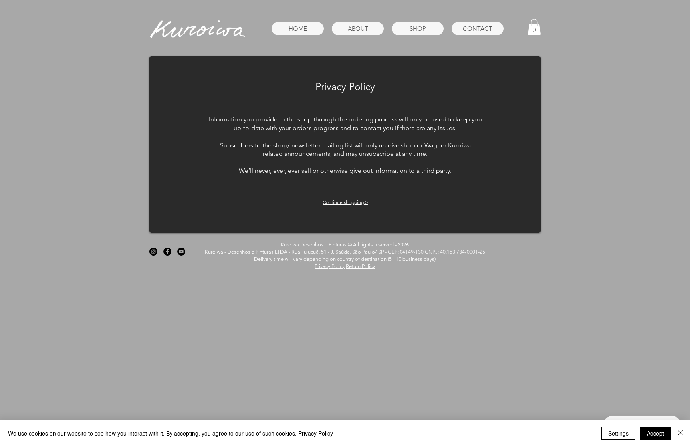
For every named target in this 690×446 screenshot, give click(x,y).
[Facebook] (167, 252)
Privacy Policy (330, 266)
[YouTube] (181, 252)
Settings (618, 433)
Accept (655, 433)
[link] (534, 27)
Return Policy (360, 266)
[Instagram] (153, 252)
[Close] (680, 433)
